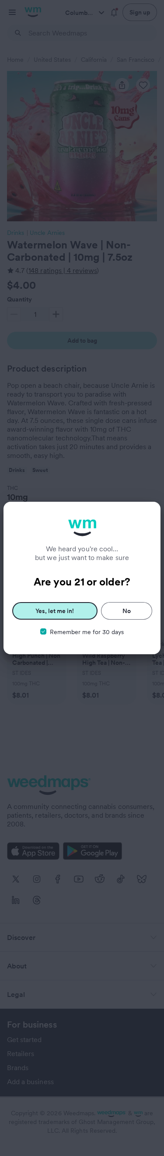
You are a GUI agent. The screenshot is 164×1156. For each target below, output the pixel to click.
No (126, 611)
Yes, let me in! (54, 611)
